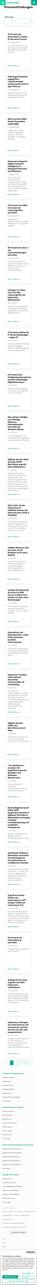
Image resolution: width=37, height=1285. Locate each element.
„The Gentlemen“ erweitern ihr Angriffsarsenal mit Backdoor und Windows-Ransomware (17, 771)
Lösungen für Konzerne (10, 1175)
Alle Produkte (6, 1168)
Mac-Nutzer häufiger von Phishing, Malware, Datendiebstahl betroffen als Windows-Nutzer (18, 423)
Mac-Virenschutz (7, 1115)
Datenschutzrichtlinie (18, 1211)
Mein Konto (34, 3)
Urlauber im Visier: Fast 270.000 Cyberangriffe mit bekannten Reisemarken (17, 295)
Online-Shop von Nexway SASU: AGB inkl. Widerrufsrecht (14, 1227)
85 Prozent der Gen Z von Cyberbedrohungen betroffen (18, 251)
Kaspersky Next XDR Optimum (11, 1160)
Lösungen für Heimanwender (12, 1073)
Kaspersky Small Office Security (11, 1149)
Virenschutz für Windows (9, 1123)
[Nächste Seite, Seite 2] (30, 1062)
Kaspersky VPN (6, 1093)
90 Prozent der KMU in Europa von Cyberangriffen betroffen (17, 209)
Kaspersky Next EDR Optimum (11, 1156)
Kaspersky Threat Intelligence (11, 1194)
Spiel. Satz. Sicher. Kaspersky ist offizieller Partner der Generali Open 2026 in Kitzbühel (18, 510)
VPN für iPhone (6, 1135)
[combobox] (18, 21)
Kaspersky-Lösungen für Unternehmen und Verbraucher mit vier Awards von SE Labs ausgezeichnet (18, 1027)
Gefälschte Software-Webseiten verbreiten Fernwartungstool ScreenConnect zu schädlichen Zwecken (18, 858)
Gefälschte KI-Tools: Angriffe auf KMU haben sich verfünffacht (17, 984)
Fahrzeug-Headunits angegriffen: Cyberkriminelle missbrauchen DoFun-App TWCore (18, 81)
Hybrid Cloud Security (8, 1198)
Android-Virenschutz (8, 1111)
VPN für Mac (6, 1138)
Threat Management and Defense (12, 1186)
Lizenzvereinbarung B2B (7, 1215)
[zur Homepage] (13, 2)
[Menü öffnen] (3, 2)
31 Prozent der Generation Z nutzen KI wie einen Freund (18, 36)
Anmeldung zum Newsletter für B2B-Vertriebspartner (13, 1223)
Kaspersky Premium (8, 1085)
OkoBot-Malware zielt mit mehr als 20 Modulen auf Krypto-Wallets (18, 551)
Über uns (4, 1242)
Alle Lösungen (6, 1101)
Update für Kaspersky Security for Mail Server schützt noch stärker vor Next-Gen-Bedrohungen (18, 595)
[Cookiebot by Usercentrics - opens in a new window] (26, 1252)
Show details (26, 1273)
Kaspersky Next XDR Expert (10, 1190)
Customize (25, 1277)
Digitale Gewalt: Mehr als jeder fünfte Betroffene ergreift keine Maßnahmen (18, 463)
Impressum (4, 1211)
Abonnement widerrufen (7, 1219)
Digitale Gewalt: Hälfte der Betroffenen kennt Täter (16, 727)
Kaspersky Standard (8, 1077)
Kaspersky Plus (6, 1081)
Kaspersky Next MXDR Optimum (11, 1164)
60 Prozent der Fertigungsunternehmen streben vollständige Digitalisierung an (19, 378)
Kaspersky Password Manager (11, 1097)
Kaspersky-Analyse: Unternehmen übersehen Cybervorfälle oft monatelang (17, 680)
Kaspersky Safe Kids (8, 1089)
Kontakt (4, 1238)
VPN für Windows (7, 1127)
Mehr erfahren (13, 66)
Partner (3, 1246)
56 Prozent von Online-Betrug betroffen (15, 940)
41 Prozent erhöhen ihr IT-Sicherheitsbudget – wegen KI (18, 335)
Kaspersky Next (7, 1178)
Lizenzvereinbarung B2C (29, 1211)
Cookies (10, 1211)
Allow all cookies (10, 1277)
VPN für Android (7, 1131)
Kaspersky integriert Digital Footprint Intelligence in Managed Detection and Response (17, 166)
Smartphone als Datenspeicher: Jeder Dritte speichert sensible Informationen (18, 637)
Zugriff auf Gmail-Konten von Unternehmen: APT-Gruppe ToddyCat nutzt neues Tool (17, 900)
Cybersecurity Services (9, 1182)
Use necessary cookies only (18, 1281)
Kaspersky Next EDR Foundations (12, 1153)
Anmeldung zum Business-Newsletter (22, 1215)
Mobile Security (6, 1119)
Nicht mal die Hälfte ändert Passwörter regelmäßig (17, 121)
